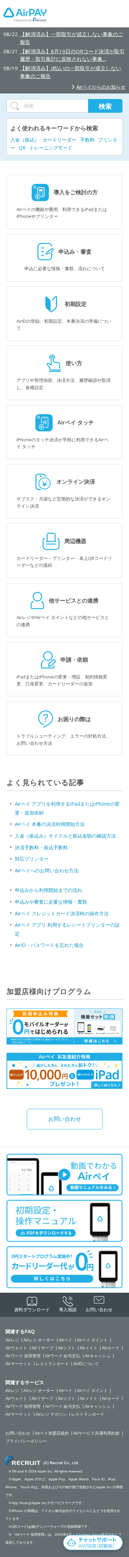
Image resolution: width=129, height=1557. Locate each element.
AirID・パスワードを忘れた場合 (49, 945)
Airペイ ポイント (92, 1340)
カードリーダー (59, 139)
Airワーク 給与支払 (62, 1356)
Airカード (110, 1348)
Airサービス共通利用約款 (96, 1433)
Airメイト (88, 1348)
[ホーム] (24, 16)
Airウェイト (16, 1348)
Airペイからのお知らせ (101, 87)
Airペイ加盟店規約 (52, 1433)
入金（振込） (24, 139)
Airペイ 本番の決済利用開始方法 (50, 824)
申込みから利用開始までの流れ (48, 890)
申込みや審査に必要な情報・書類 (51, 901)
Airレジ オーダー (38, 1340)
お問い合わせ (64, 1119)
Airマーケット (18, 1364)
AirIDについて (86, 1364)
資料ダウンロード (32, 1309)
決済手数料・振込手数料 (41, 847)
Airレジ (12, 1340)
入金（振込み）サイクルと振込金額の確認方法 (65, 835)
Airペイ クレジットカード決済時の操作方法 (62, 913)
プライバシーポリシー (26, 1441)
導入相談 (68, 1309)
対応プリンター (32, 858)
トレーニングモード (51, 147)
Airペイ (65, 1340)
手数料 (87, 139)
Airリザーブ (42, 1348)
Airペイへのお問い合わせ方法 (46, 870)
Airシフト (66, 1348)
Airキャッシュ (97, 1356)
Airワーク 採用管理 (23, 1356)
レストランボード (52, 1364)
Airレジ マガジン (51, 1414)
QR (22, 147)
